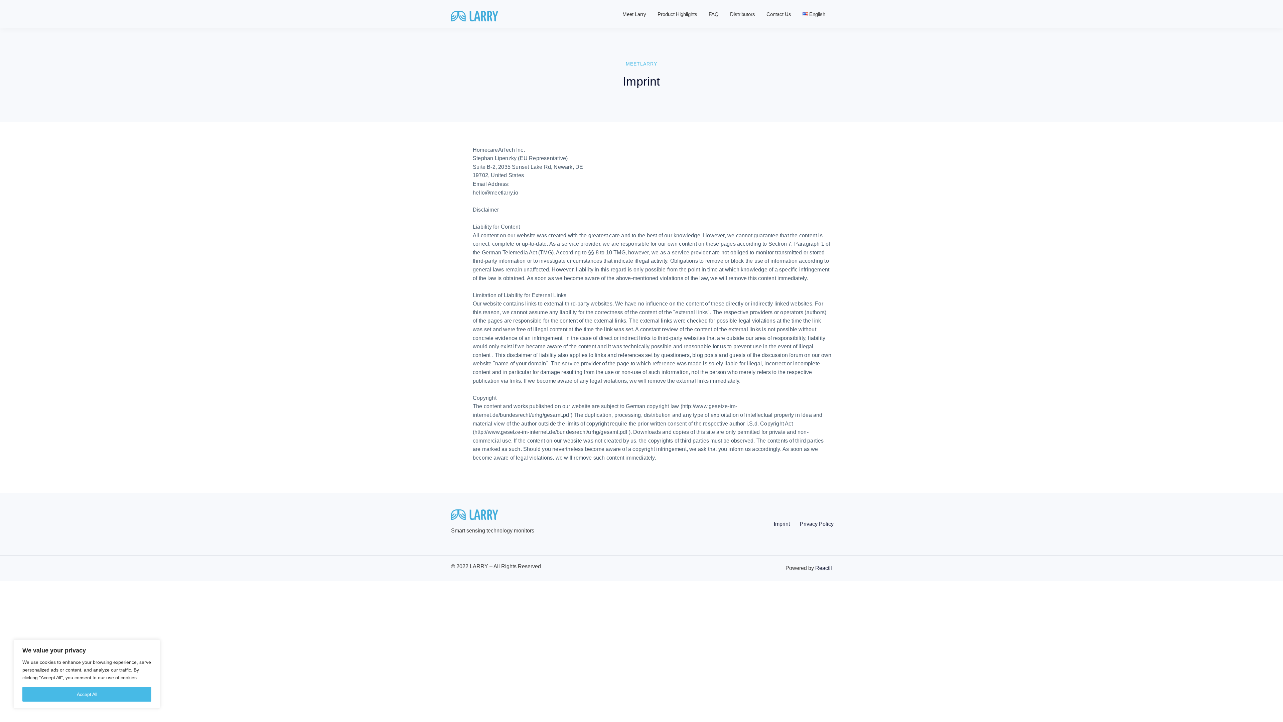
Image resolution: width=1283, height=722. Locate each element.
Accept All (87, 694)
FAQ (714, 14)
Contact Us (778, 14)
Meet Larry (634, 14)
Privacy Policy (817, 524)
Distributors (742, 14)
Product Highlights (677, 14)
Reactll (823, 568)
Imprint (782, 524)
